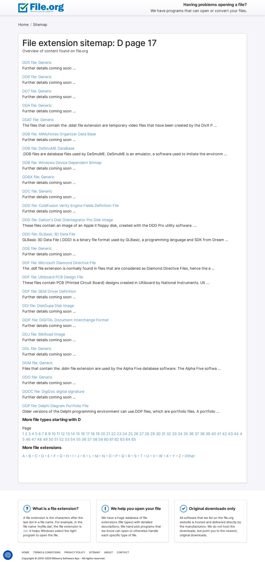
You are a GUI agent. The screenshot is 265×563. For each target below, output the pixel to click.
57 (89, 439)
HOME (25, 552)
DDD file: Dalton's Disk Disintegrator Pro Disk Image (67, 220)
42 (224, 434)
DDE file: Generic (37, 248)
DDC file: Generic (37, 191)
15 (78, 434)
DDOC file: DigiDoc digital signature (53, 391)
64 (128, 439)
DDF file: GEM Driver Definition (49, 291)
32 (168, 434)
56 (84, 439)
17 (88, 434)
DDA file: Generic (37, 105)
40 (213, 434)
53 (67, 439)
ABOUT (108, 552)
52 (61, 439)
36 (191, 434)
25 (130, 434)
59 (100, 439)
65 (133, 439)
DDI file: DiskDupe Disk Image (48, 305)
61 (111, 439)
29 (152, 434)
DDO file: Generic (37, 377)
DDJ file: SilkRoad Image (43, 334)
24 (124, 434)
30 (158, 434)
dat (25, 531)
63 (122, 439)
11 (58, 434)
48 (39, 439)
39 (208, 434)
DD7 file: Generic (37, 91)
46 (28, 439)
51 (56, 439)
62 (116, 439)
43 (230, 434)
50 (51, 439)
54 (72, 439)
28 (147, 434)
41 (219, 434)
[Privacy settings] (8, 555)
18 (93, 434)
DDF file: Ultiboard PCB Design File (52, 277)
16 (83, 434)
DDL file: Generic (37, 348)
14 (73, 434)
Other (190, 456)
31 (163, 434)
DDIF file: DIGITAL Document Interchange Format (65, 320)
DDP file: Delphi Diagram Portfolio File (55, 406)
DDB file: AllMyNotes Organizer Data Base (59, 134)
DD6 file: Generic (37, 77)
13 (68, 434)
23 (119, 434)
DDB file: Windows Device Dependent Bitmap (61, 162)
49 (45, 439)
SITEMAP (94, 552)
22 (113, 434)
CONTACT (123, 552)
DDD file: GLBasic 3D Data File (48, 234)
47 (33, 439)
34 (180, 434)
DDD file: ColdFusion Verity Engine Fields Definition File (70, 205)
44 (236, 434)
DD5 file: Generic (37, 62)
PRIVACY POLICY (74, 552)
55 (78, 439)
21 (108, 434)
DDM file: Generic (37, 363)
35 (185, 434)
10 (53, 434)
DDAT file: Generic (38, 120)
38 (202, 434)
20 (103, 434)
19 (98, 434)
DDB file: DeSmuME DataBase (48, 148)
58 (95, 439)
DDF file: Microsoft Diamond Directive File (59, 263)
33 (174, 434)
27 (141, 434)
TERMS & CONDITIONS (46, 552)
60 (106, 439)
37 (197, 434)
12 (63, 434)
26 (136, 434)
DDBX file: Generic (38, 177)
